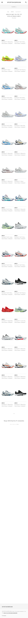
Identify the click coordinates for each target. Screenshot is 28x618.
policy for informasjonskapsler (10, 612)
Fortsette (4, 615)
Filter (14, 6)
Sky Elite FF (18, 11)
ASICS (12, 11)
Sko (8, 11)
